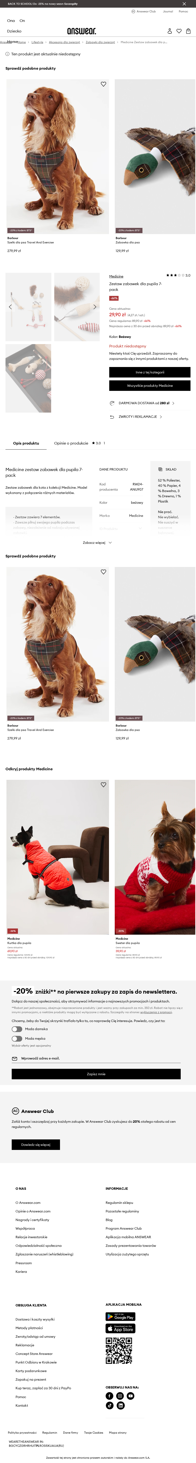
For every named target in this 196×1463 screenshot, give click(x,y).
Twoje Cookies (93, 1432)
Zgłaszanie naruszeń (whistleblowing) (44, 1254)
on (22, 20)
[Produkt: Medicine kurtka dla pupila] (57, 857)
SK (48, 1445)
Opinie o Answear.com (33, 1211)
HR (27, 1445)
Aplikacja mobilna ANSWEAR (128, 1237)
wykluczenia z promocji (156, 1012)
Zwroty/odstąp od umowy (35, 1336)
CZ (19, 1445)
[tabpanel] (98, 498)
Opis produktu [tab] (26, 443)
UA (52, 1445)
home (12, 41)
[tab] (80, 443)
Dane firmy (70, 1432)
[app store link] (120, 1327)
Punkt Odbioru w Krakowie (36, 1362)
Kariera (21, 1271)
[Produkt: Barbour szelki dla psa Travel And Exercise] (57, 156)
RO (41, 1445)
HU (31, 1445)
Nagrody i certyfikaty (32, 1220)
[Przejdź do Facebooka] (109, 1396)
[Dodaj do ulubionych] (103, 84)
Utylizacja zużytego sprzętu (127, 1254)
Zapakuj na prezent (31, 1379)
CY (15, 1445)
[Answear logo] (81, 31)
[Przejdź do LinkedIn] (121, 1405)
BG (11, 1445)
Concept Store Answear (34, 1354)
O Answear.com (28, 1203)
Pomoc (21, 1397)
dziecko (14, 31)
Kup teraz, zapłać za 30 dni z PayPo (43, 1388)
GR (23, 1445)
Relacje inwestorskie (31, 1237)
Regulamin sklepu (119, 1203)
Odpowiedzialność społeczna (39, 1245)
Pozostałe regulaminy (122, 1211)
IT (35, 1445)
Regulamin (49, 1432)
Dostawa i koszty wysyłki (35, 1319)
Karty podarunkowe (31, 1371)
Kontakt (22, 1405)
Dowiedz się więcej (35, 1145)
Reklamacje (25, 1345)
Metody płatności (29, 1328)
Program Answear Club (124, 1228)
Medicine (116, 276)
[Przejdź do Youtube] (130, 1396)
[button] (28, 307)
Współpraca (25, 1228)
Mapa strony (118, 1432)
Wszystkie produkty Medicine (150, 385)
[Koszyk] (188, 31)
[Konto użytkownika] (170, 31)
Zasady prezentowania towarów (131, 1245)
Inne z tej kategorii (150, 372)
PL (37, 1445)
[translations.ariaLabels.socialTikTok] (110, 1405)
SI (45, 1445)
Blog (109, 1220)
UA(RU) (59, 1445)
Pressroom (24, 1263)
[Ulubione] (179, 31)
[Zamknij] (184, 4)
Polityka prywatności (22, 1432)
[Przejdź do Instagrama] (120, 1396)
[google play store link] (120, 1316)
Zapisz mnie (96, 1074)
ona (11, 20)
